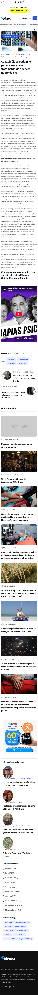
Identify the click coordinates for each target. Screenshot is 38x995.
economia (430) (22, 930)
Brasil (32, 372)
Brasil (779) (8, 922)
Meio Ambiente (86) (13, 910)
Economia (5, 389)
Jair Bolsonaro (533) (22, 922)
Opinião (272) (10, 896)
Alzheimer (11, 359)
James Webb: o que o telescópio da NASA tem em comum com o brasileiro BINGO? (18, 666)
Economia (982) (11, 878)
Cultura (20, 802)
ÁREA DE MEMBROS (18, 10)
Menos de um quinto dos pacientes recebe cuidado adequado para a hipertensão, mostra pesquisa (17, 517)
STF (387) (7, 935)
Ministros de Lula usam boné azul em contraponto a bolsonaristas (19, 784)
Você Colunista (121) (13, 901)
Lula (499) (7, 926)
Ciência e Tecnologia (21, 57)
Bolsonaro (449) (20, 926)
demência (11, 363)
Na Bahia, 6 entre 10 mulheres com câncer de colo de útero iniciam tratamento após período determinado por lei (18, 706)
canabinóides (23, 359)
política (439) (8, 930)
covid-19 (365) (19, 935)
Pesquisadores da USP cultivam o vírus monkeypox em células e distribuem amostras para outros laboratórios (19, 555)
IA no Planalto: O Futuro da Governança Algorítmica (13, 480)
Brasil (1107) (9, 873)
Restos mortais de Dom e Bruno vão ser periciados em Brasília (24, 378)
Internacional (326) (12, 891)
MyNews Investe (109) (13, 905)
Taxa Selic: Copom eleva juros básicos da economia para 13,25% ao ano (13, 395)
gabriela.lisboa (6, 54)
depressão (22, 363)
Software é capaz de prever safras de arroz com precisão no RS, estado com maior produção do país (18, 593)
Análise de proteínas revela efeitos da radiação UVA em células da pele (18, 630)
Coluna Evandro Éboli (24, 779)
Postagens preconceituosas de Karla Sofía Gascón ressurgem (19, 807)
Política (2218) (10, 868)
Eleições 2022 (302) (25, 939)
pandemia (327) (9, 939)
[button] (35, 18)
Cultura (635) (10, 887)
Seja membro (24, 18)
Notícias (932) (10, 882)
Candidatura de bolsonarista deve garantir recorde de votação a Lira (18, 831)
